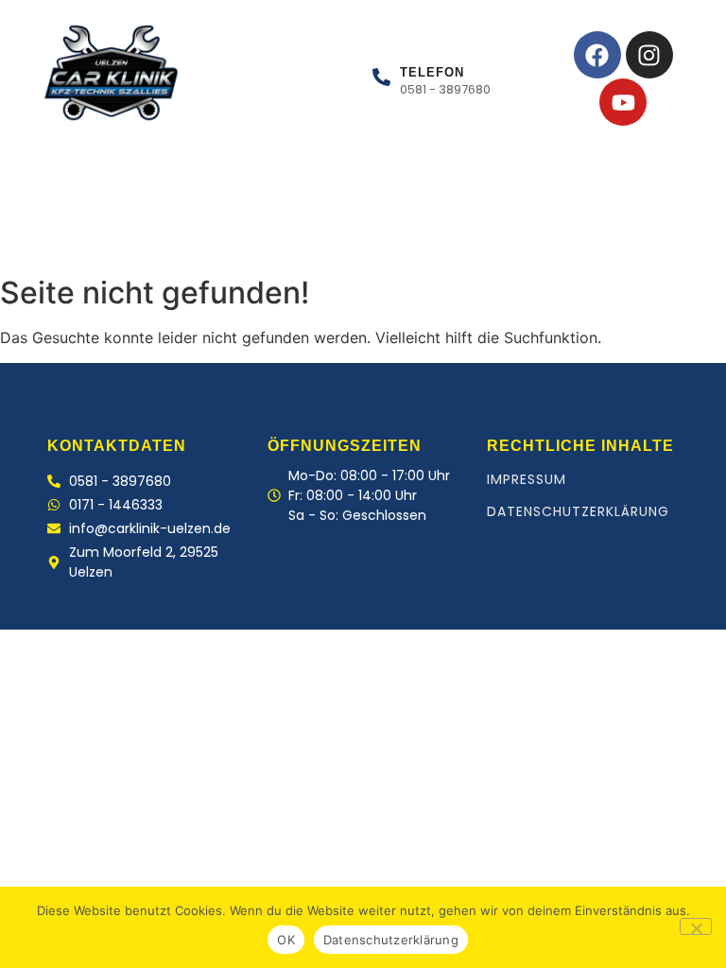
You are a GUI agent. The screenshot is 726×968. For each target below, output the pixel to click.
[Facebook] (597, 54)
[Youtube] (623, 102)
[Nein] (696, 926)
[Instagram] (649, 54)
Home (56, 236)
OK (286, 939)
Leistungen (156, 236)
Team (254, 236)
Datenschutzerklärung (578, 511)
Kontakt (343, 236)
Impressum (526, 479)
